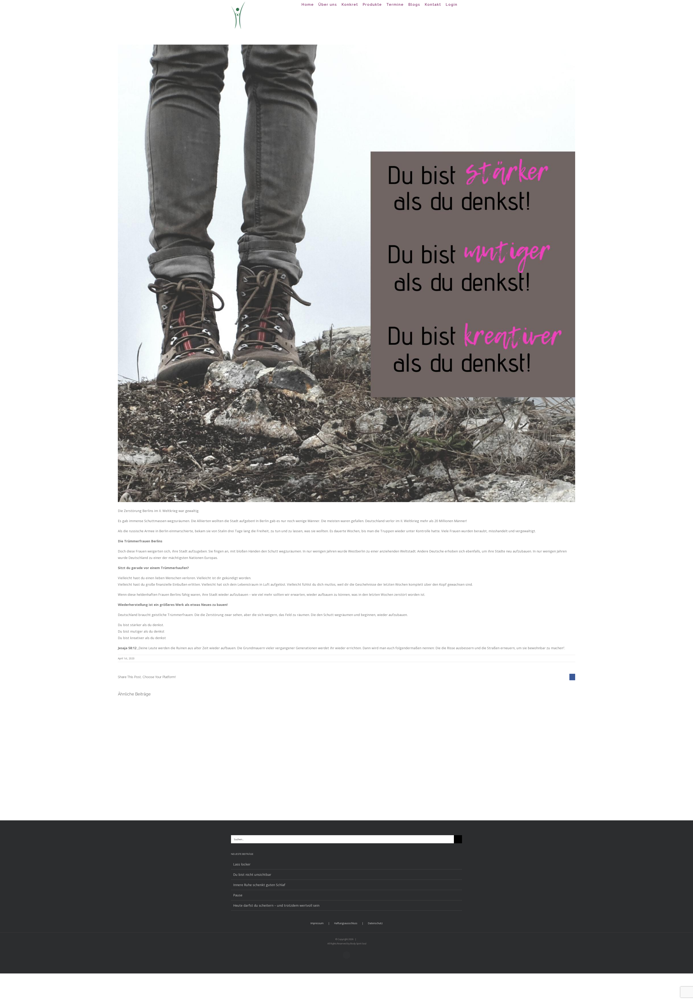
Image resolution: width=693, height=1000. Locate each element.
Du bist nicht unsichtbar (252, 874)
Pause (237, 895)
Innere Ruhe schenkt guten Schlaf (259, 885)
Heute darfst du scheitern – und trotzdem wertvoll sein (276, 905)
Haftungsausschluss (345, 923)
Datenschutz (375, 923)
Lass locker (241, 864)
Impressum (317, 923)
